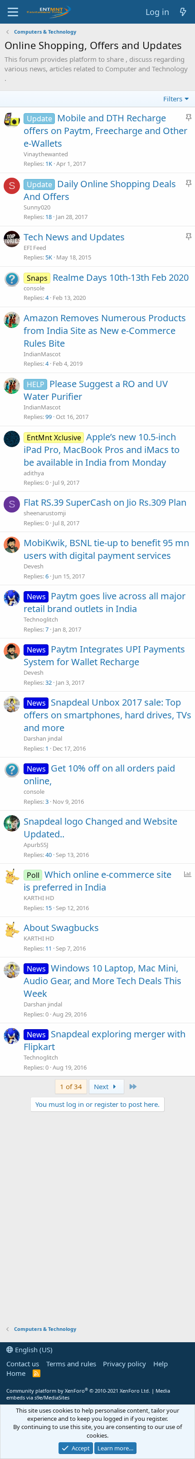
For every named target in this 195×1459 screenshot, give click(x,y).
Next (102, 1086)
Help (160, 1363)
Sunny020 (37, 207)
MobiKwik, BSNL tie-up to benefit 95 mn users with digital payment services (106, 549)
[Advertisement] (97, 1218)
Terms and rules (71, 1363)
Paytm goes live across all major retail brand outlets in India (104, 602)
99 (48, 417)
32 (48, 682)
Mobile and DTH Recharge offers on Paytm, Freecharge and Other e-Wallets (105, 130)
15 (48, 908)
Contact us (22, 1363)
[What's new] (183, 12)
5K (48, 257)
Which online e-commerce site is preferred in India (97, 880)
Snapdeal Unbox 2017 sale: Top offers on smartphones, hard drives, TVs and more (107, 715)
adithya (34, 473)
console (34, 288)
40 (48, 855)
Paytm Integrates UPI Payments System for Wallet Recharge (104, 655)
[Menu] (13, 12)
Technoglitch (41, 619)
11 (48, 948)
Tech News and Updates (74, 237)
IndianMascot (42, 354)
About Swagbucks (61, 927)
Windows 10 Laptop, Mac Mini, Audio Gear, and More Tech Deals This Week (102, 981)
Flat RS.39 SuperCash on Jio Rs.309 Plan (105, 502)
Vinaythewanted (46, 154)
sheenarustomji (45, 513)
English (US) (33, 1349)
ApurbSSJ (36, 845)
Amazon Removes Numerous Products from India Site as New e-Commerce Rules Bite (105, 330)
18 (48, 217)
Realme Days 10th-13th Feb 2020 (121, 277)
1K (48, 163)
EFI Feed (35, 248)
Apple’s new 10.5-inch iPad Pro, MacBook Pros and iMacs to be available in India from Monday (102, 449)
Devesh (34, 566)
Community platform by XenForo (78, 1390)
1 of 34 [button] (71, 1086)
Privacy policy (124, 1363)
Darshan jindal (43, 738)
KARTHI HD (39, 898)
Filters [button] (172, 98)
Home (15, 1373)
